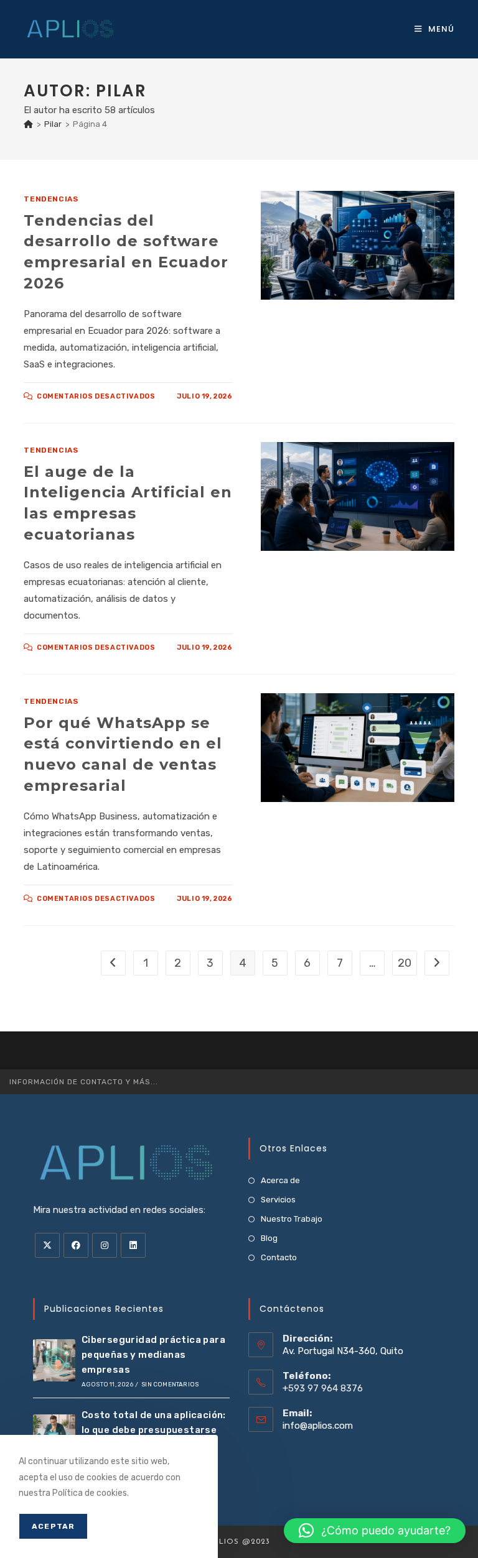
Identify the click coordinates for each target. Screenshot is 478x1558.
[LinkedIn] (133, 1245)
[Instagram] (104, 1245)
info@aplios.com (318, 1425)
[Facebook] (75, 1245)
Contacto (279, 1257)
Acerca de (280, 1180)
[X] (47, 1245)
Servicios (278, 1199)
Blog (269, 1238)
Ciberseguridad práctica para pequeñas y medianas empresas (153, 1354)
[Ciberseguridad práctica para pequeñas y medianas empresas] (54, 1360)
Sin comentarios (170, 1384)
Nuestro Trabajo (291, 1219)
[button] (375, 1530)
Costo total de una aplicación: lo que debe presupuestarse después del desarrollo (154, 1429)
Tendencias (51, 199)
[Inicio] (28, 124)
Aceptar (53, 1526)
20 (404, 963)
